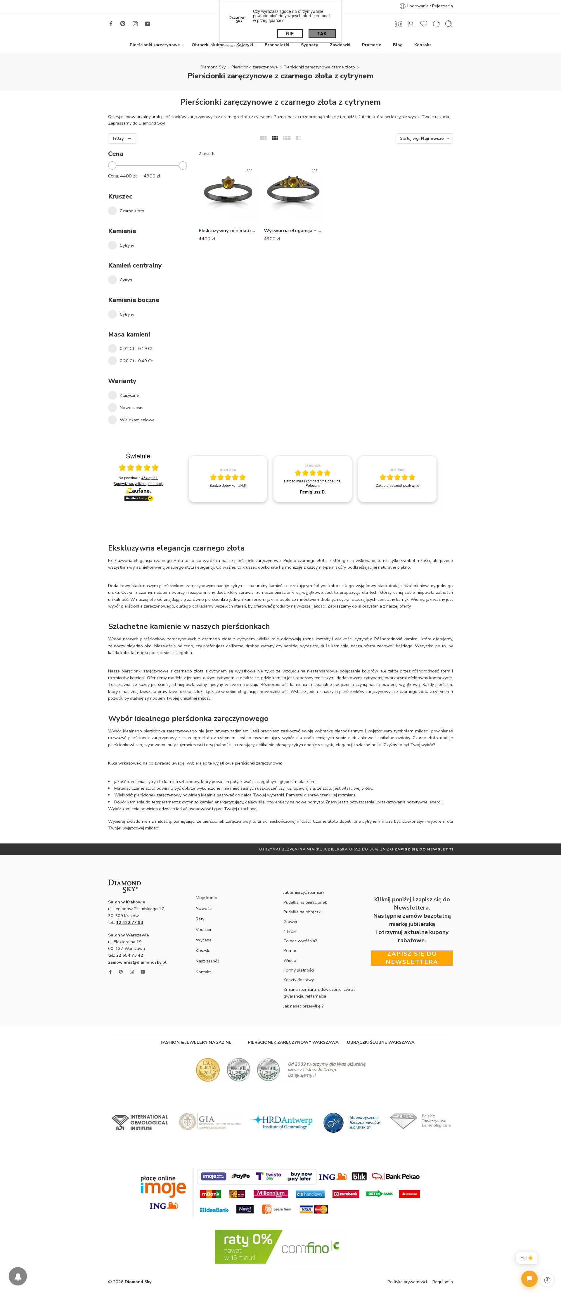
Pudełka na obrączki (302, 912)
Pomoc (290, 950)
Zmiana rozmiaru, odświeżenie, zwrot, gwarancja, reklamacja (319, 992)
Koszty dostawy (298, 980)
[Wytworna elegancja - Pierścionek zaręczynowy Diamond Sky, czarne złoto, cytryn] (293, 192)
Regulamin (442, 1282)
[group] (227, 479)
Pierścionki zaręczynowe (155, 45)
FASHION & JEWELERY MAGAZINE (197, 1042)
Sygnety (309, 45)
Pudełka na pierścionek (305, 902)
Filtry (118, 138)
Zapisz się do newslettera (412, 958)
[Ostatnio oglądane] (547, 1280)
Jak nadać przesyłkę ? (303, 1006)
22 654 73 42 (129, 955)
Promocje (371, 45)
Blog (398, 45)
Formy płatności (298, 970)
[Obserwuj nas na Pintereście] (123, 23)
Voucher (204, 929)
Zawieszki (340, 45)
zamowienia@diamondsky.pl (137, 962)
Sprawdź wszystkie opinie (138, 483)
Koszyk (202, 950)
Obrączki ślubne (208, 45)
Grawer (290, 921)
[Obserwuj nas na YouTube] (147, 23)
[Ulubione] (249, 171)
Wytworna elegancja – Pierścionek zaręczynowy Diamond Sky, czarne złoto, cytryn (293, 230)
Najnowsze (432, 138)
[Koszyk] (411, 24)
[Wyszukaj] (449, 24)
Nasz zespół (207, 961)
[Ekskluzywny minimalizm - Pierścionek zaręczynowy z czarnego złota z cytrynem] (228, 192)
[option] (280, 849)
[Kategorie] (398, 24)
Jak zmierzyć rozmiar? (304, 892)
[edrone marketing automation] (234, 45)
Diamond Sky (213, 67)
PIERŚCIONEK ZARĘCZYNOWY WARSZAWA (293, 1042)
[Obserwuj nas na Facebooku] (111, 24)
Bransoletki (277, 45)
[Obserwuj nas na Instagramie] (135, 23)
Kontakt (422, 45)
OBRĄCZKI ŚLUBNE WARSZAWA (381, 1042)
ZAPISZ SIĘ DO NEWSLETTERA (348, 849)
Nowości (204, 908)
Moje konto (206, 897)
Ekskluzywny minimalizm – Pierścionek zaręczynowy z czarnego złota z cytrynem (228, 230)
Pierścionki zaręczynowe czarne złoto (319, 67)
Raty (200, 919)
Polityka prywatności (407, 1282)
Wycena (204, 940)
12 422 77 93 (129, 922)
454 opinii (149, 477)
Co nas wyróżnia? (300, 941)
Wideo (289, 960)
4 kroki (289, 931)
